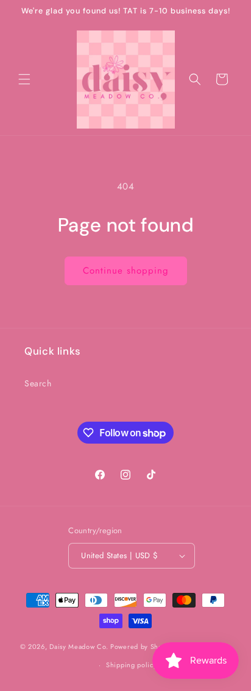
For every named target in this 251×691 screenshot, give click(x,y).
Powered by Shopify (142, 646)
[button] (24, 79)
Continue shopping (126, 270)
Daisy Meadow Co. (79, 646)
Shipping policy (131, 665)
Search (38, 383)
